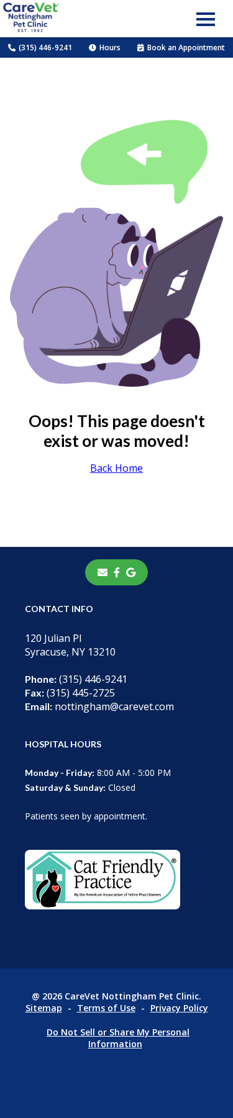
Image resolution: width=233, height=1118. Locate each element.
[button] (205, 18)
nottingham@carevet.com (99, 706)
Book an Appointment (186, 47)
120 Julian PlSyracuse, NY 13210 (70, 645)
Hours (110, 47)
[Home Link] (31, 19)
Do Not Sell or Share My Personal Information (118, 1038)
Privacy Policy (179, 1008)
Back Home (116, 468)
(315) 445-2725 (70, 693)
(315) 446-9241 (45, 47)
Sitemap (43, 1008)
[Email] (102, 572)
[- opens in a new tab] (117, 572)
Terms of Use (106, 1008)
